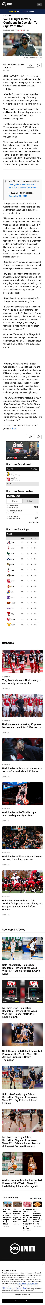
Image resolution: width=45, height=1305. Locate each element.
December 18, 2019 (18, 196)
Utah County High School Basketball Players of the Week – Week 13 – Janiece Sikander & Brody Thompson (22, 1055)
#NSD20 (31, 184)
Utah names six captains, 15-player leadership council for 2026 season (21, 726)
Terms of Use (21, 1284)
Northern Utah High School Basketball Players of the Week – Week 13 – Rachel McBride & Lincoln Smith (20, 1012)
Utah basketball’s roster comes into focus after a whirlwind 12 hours (22, 770)
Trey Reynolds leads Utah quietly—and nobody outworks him (21, 682)
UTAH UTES (7, 15)
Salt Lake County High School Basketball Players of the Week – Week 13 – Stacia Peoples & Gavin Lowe (21, 969)
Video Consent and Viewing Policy (14, 1288)
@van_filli (13, 184)
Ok (42, 1264)
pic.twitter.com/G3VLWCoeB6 (22, 187)
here (14, 428)
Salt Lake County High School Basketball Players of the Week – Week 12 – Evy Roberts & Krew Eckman (20, 1099)
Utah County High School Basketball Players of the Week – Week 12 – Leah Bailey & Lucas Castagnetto (22, 1183)
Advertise (22, 1261)
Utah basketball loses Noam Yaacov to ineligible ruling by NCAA (22, 858)
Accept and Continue (22, 1301)
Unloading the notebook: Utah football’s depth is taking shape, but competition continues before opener (22, 905)
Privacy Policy (32, 1284)
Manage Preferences (22, 1294)
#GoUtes (22, 184)
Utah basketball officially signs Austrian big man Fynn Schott (19, 814)
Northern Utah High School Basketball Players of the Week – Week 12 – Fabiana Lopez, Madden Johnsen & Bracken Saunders (21, 1142)
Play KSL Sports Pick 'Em (26, 11)
